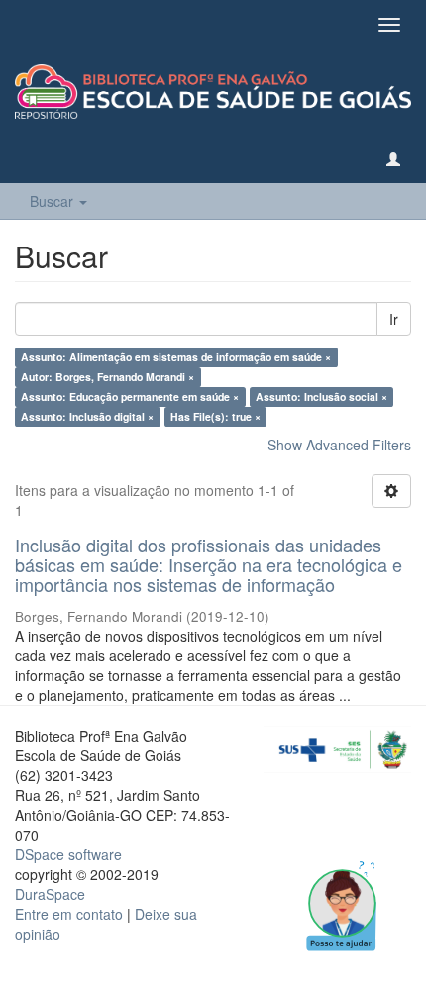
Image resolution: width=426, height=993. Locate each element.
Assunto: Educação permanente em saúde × (130, 396)
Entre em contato (69, 914)
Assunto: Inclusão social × (321, 396)
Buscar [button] (53, 201)
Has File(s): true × (215, 416)
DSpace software (68, 854)
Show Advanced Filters (339, 444)
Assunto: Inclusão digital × (87, 416)
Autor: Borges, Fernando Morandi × (107, 376)
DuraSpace (50, 894)
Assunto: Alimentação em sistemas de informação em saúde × (176, 356)
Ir (393, 319)
